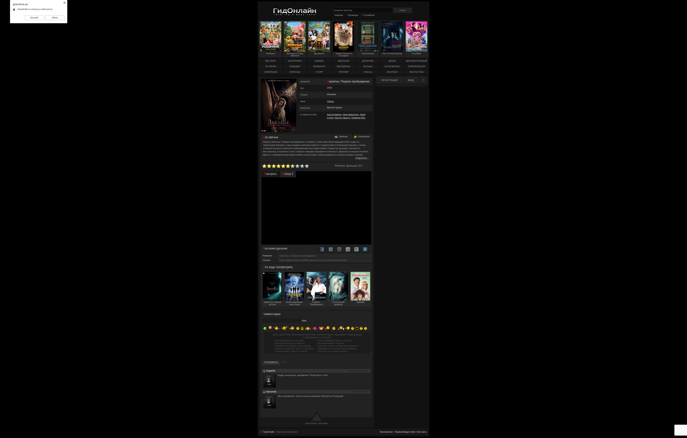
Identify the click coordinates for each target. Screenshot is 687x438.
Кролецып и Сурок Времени (295, 54)
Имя (304, 320)
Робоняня (270, 53)
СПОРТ (319, 72)
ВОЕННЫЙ (343, 61)
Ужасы (330, 101)
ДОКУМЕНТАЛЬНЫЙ (416, 61)
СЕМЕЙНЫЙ (270, 72)
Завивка (360, 302)
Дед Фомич (319, 53)
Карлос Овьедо (342, 118)
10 (307, 166)
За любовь (416, 53)
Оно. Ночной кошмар (392, 53)
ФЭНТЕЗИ (392, 72)
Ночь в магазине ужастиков (294, 303)
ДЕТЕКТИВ (367, 61)
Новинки (338, 15)
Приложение (386, 432)
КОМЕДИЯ (294, 66)
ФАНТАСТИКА (416, 72)
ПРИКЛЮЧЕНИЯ (416, 66)
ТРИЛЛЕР (343, 72)
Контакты (422, 432)
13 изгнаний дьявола (338, 303)
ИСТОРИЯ (270, 66)
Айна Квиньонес (351, 114)
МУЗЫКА (367, 66)
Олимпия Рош (358, 118)
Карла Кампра (334, 114)
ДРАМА (392, 61)
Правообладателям (405, 432)
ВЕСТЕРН (270, 61)
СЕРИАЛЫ (294, 72)
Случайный (369, 15)
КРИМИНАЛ (319, 66)
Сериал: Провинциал (316, 303)
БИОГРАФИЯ (295, 61)
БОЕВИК (319, 61)
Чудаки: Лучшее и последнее (343, 54)
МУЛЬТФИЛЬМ (392, 66)
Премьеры (353, 15)
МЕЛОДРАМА (343, 66)
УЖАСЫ (368, 72)
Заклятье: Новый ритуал (272, 303)
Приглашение (368, 53)
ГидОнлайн (268, 432)
